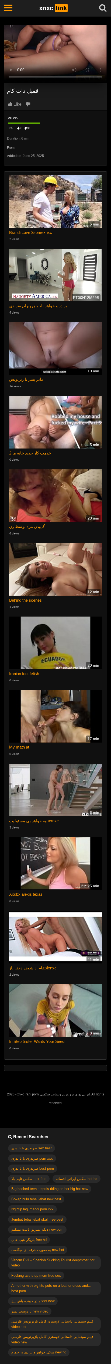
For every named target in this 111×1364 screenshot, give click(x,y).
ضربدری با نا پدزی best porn (32, 1168)
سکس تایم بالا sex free (28, 1179)
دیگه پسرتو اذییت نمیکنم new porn (37, 1229)
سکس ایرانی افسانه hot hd (76, 1179)
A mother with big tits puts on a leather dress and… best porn (51, 1288)
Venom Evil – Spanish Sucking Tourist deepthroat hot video (53, 1263)
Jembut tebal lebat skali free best (37, 1219)
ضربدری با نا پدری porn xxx (32, 1158)
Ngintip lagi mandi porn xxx (32, 1209)
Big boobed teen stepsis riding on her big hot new (49, 1189)
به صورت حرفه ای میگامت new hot (37, 1250)
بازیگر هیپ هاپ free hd (29, 1240)
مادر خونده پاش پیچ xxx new (32, 1301)
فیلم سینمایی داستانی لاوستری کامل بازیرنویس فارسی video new (52, 1339)
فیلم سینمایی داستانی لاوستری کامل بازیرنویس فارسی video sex (52, 1324)
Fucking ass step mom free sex (36, 1275)
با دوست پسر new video (29, 1311)
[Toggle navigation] (8, 8)
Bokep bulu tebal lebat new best (36, 1199)
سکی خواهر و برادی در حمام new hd (38, 1352)
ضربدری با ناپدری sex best (31, 1148)
